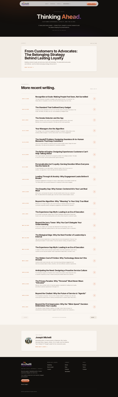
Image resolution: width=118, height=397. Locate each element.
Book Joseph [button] (91, 3)
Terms (84, 367)
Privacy (84, 364)
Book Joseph (50, 367)
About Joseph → (25, 384)
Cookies (85, 369)
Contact (49, 369)
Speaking (52, 3)
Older (92, 317)
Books (66, 364)
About (47, 3)
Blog (66, 367)
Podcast (67, 369)
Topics (58, 3)
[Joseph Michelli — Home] (25, 3)
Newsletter (67, 371)
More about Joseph (40, 346)
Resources (66, 3)
